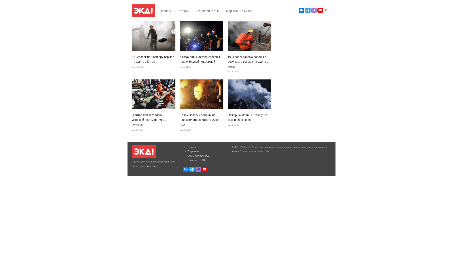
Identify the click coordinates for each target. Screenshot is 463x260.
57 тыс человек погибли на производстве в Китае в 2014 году (199, 120)
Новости (166, 11)
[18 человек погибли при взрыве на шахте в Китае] (153, 36)
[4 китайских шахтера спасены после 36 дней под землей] (201, 36)
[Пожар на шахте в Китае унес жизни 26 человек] (249, 94)
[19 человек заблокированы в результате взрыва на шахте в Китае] (249, 36)
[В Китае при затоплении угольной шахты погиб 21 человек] (153, 94)
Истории (183, 11)
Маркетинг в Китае (239, 11)
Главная (192, 147)
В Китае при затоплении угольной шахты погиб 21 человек (149, 120)
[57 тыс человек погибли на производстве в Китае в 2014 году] (201, 94)
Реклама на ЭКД (197, 160)
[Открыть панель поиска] (325, 9)
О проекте (193, 151)
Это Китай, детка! (207, 11)
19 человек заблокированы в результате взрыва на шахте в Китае (248, 61)
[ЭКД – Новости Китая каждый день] (143, 10)
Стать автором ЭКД (198, 155)
